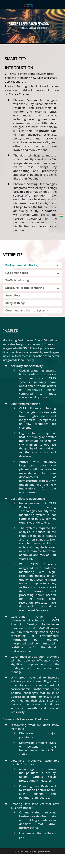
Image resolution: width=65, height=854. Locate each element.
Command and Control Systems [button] (27, 310)
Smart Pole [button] (12, 295)
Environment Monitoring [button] (21, 265)
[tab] (32, 265)
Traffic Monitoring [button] (17, 280)
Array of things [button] (15, 303)
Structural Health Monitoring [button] (24, 287)
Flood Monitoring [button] (16, 272)
